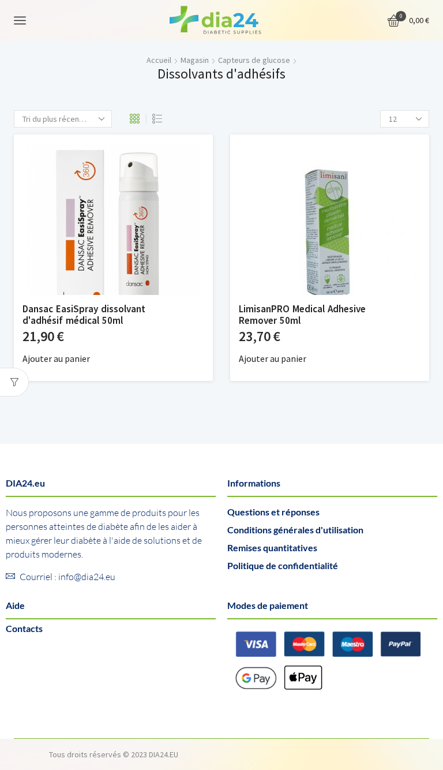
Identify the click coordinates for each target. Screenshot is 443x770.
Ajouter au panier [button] (56, 358)
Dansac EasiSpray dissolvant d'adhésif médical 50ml (83, 315)
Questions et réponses (273, 511)
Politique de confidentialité (282, 565)
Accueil (159, 60)
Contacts (24, 628)
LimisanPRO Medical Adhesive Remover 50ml (302, 315)
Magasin (195, 60)
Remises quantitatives (272, 547)
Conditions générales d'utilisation (295, 529)
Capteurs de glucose (254, 60)
